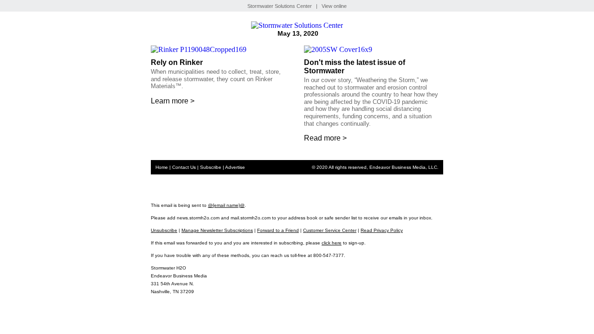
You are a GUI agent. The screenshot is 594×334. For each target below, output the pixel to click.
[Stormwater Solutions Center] (297, 25)
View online (334, 6)
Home (161, 167)
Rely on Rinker (178, 62)
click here (332, 242)
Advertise (235, 167)
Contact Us (184, 167)
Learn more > (172, 101)
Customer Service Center (329, 230)
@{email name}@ (226, 205)
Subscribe (210, 167)
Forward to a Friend (278, 230)
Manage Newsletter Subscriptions (217, 230)
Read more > (325, 138)
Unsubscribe (164, 230)
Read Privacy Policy (382, 230)
